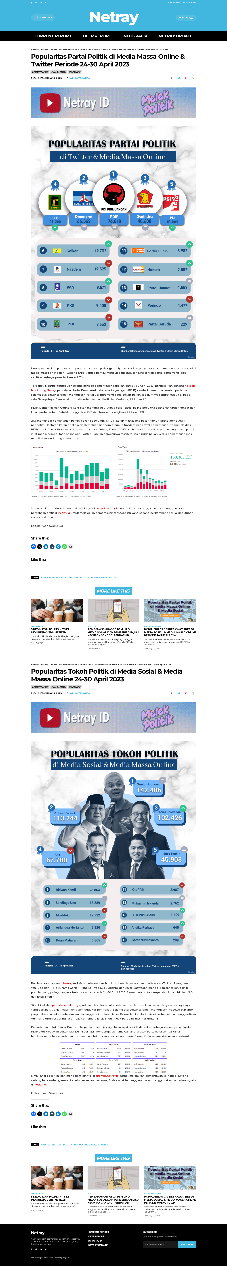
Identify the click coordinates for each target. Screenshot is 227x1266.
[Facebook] (31, 2)
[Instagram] (36, 2)
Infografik (74, 72)
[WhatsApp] (193, 78)
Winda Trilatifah (80, 78)
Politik (92, 626)
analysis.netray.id (107, 508)
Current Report (48, 49)
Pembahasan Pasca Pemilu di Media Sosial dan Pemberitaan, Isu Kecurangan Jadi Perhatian (113, 632)
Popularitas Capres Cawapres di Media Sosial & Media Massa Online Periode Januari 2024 (170, 632)
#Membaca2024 (68, 49)
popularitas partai (103, 577)
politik (84, 577)
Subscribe (187, 1244)
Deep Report (96, 1236)
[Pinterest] (186, 78)
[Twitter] (45, 2)
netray (73, 577)
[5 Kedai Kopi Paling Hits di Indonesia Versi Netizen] (57, 610)
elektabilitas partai (54, 577)
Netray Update (98, 1245)
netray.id (64, 512)
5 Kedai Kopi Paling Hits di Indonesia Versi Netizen (50, 631)
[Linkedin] (41, 2)
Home (34, 49)
